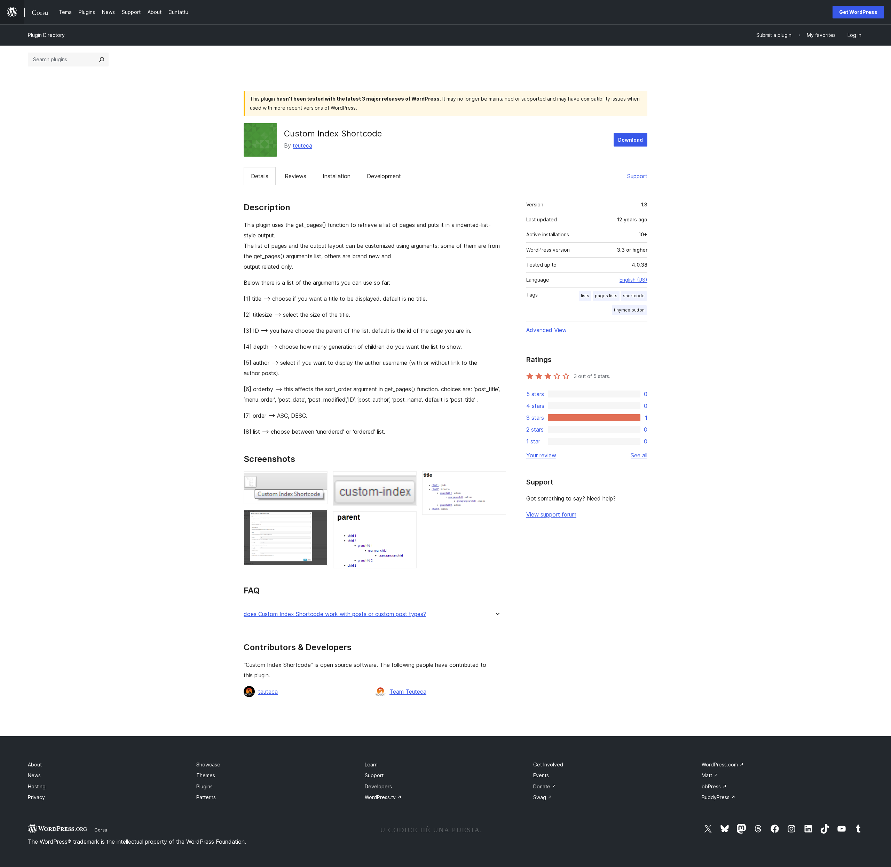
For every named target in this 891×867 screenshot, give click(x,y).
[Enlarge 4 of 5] (407, 520)
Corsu (100, 830)
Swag (542, 797)
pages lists (606, 295)
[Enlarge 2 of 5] (318, 518)
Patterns (206, 797)
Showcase (208, 764)
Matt (710, 775)
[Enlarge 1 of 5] (318, 480)
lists (585, 295)
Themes (205, 775)
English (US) (633, 280)
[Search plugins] (102, 59)
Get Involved (548, 764)
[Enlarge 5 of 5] (496, 480)
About (35, 764)
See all (639, 455)
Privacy (36, 797)
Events (541, 775)
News (34, 775)
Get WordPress (858, 12)
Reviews (295, 176)
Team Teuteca (407, 691)
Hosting (37, 786)
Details (259, 176)
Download (630, 140)
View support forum (551, 514)
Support (637, 176)
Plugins (204, 786)
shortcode (634, 295)
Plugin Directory (46, 35)
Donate (544, 786)
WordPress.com (723, 764)
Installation (336, 176)
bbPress (714, 786)
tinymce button (629, 310)
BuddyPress (718, 797)
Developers (378, 786)
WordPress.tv (383, 797)
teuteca (302, 145)
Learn (371, 764)
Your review (541, 455)
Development (384, 176)
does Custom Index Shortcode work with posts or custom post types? (335, 614)
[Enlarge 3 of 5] (407, 480)
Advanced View (546, 329)
